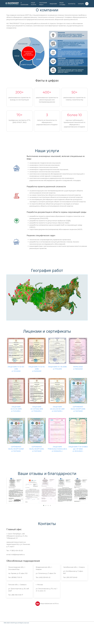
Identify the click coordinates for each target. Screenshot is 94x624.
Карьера (81, 3)
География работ (43, 3)
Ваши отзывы (62, 3)
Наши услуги (33, 3)
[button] (86, 3)
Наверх (89, 619)
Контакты (71, 3)
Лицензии (53, 3)
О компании (24, 3)
